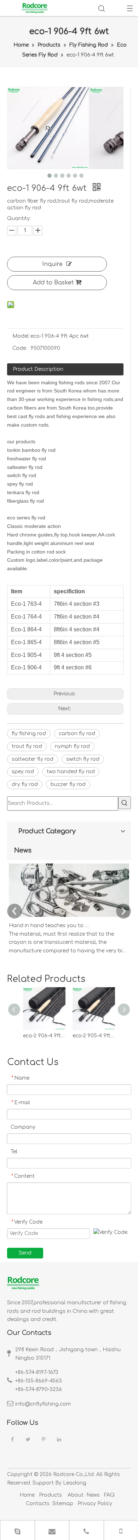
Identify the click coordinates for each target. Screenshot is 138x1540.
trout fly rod (27, 746)
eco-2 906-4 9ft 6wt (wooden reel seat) (44, 1035)
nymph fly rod (72, 746)
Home (27, 1495)
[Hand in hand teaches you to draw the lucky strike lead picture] (69, 917)
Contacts (38, 1503)
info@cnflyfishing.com (43, 1404)
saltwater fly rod (32, 759)
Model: (21, 336)
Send (25, 1253)
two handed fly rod (71, 771)
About (76, 1495)
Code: (19, 348)
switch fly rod (82, 759)
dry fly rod (25, 784)
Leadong (74, 1483)
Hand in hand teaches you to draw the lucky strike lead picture (49, 925)
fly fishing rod (29, 733)
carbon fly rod (77, 733)
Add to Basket (53, 282)
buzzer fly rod (68, 784)
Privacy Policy (94, 1503)
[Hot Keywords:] (124, 802)
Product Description (38, 369)
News (93, 1495)
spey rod (23, 771)
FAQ (109, 1495)
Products (50, 1495)
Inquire (52, 264)
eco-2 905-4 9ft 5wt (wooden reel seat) (94, 1035)
